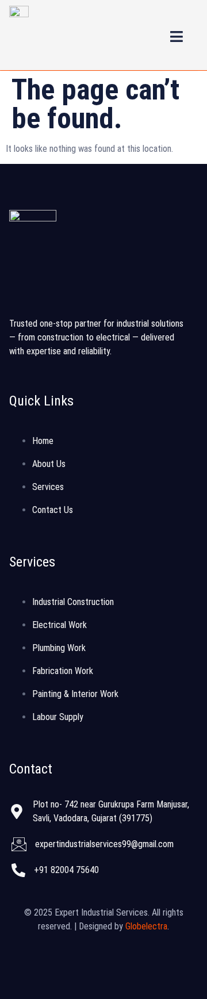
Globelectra (146, 926)
